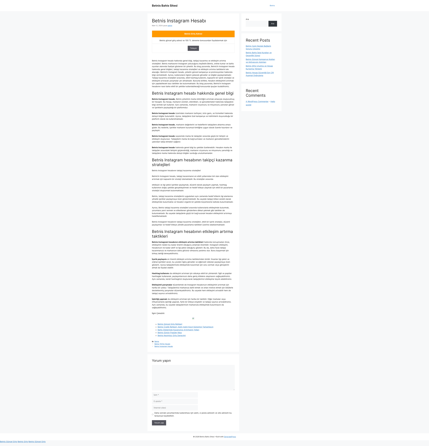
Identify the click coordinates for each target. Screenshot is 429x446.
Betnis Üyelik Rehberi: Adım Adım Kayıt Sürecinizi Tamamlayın (185, 327)
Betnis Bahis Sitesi (165, 5)
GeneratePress (230, 437)
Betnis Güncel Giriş (8, 442)
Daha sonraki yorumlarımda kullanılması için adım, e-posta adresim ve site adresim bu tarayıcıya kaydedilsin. (193, 414)
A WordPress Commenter (257, 101)
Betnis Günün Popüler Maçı (170, 333)
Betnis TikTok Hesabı (162, 344)
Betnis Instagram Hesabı (164, 346)
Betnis (272, 5)
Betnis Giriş (23, 442)
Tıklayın (193, 48)
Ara (247, 19)
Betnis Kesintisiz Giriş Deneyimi (172, 335)
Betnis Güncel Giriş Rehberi (170, 324)
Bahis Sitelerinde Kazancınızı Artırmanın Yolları (178, 330)
